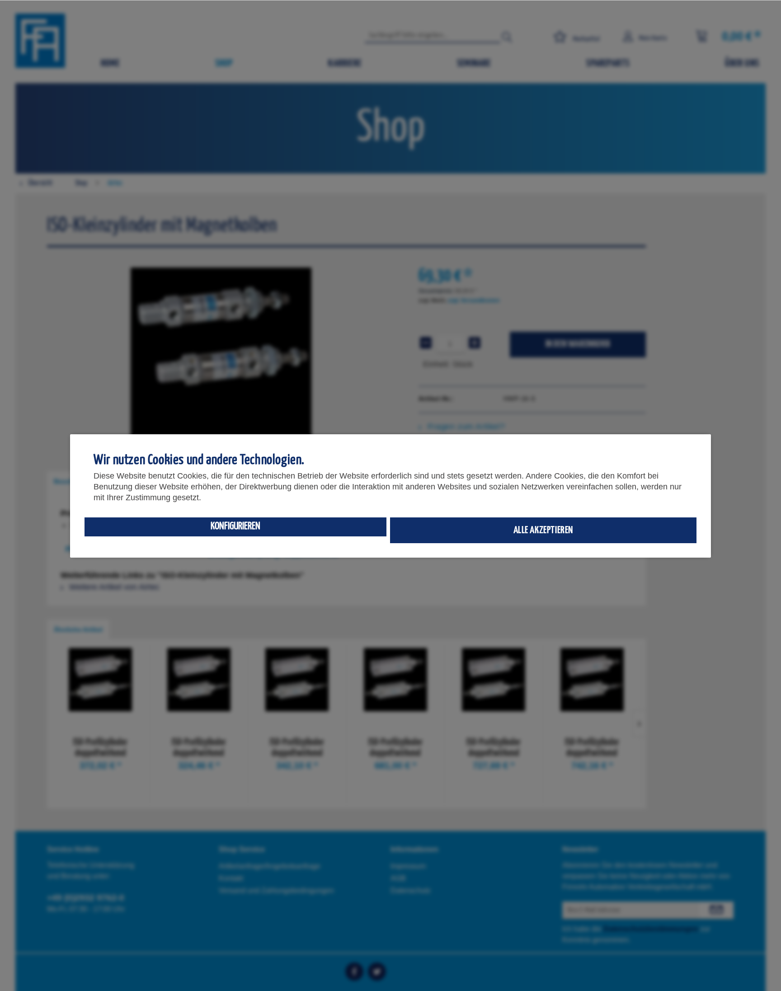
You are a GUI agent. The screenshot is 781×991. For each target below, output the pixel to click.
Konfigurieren (235, 526)
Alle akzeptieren (543, 530)
